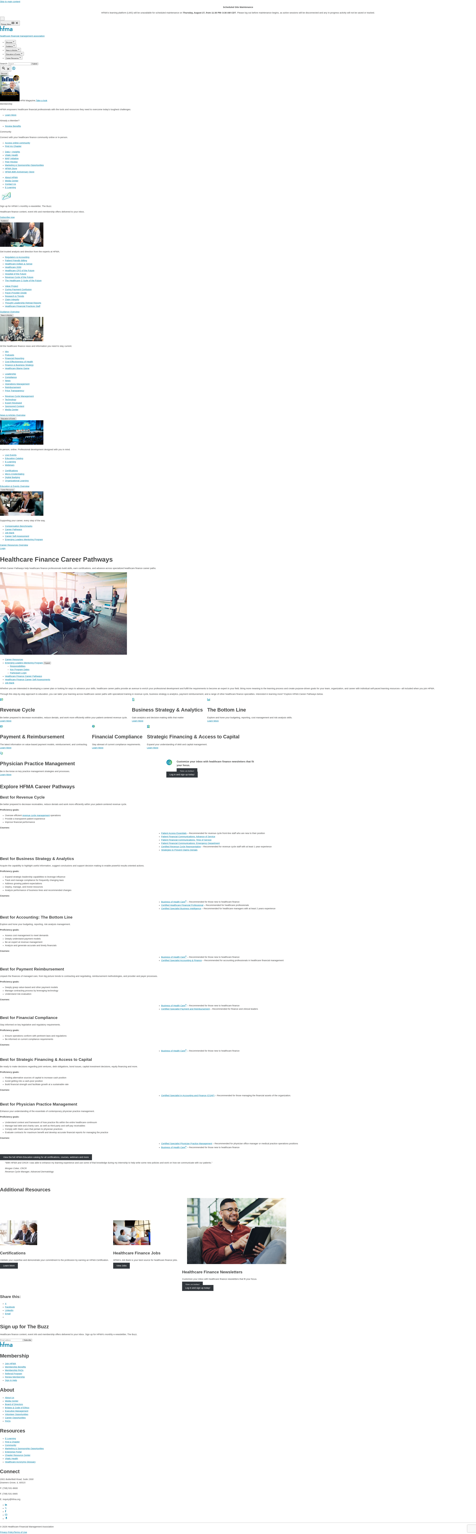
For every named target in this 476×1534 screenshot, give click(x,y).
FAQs (8, 1421)
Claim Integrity (12, 299)
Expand (47, 663)
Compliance (11, 377)
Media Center (11, 181)
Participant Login (18, 673)
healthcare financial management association (22, 36)
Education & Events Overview (14, 486)
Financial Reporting (14, 358)
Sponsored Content (14, 406)
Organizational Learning (17, 480)
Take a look (41, 100)
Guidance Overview (9, 312)
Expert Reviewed (13, 403)
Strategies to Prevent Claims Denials (179, 850)
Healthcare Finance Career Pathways (23, 676)
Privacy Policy (7, 1532)
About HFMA (11, 177)
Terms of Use (20, 1532)
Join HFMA (10, 1363)
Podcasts (9, 355)
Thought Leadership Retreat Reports (23, 303)
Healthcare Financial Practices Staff (22, 306)
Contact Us (10, 184)
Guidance (9, 46)
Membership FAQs (14, 1370)
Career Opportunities (15, 1417)
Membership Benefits (15, 1367)
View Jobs (121, 1265)
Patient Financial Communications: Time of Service (186, 840)
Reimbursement (13, 387)
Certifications (11, 470)
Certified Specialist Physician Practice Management (186, 1143)
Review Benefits (13, 126)
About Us (9, 1397)
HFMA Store (11, 168)
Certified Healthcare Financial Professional (182, 905)
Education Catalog (14, 458)
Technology (10, 399)
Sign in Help (11, 1380)
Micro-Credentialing (14, 474)
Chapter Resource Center (17, 1455)
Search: (4, 63)
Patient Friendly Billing (16, 260)
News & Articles (11, 50)
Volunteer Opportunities (16, 1414)
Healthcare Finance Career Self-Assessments (27, 679)
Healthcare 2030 (13, 267)
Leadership (10, 374)
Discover (9, 42)
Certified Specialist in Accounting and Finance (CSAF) (187, 1095)
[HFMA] (6, 30)
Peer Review (11, 162)
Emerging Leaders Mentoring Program (24, 539)
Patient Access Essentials (174, 833)
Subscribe (27, 1340)
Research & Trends (14, 296)
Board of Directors (14, 1404)
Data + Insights (12, 152)
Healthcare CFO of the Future (19, 270)
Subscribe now (7, 217)
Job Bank (9, 533)
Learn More (10, 115)
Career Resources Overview (14, 545)
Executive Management (16, 1411)
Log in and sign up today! (182, 774)
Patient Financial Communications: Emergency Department (190, 843)
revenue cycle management (36, 815)
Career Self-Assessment (17, 536)
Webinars (9, 465)
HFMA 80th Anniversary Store (19, 172)
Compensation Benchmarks (18, 526)
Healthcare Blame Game (17, 368)
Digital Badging (12, 477)
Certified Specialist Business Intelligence (181, 908)
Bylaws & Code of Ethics (17, 1407)
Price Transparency (14, 390)
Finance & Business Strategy (19, 365)
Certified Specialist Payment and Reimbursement (185, 1009)
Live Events (10, 455)
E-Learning (10, 187)
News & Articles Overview (12, 415)
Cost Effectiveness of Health (19, 361)
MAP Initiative (12, 158)
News (8, 380)
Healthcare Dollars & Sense (18, 264)
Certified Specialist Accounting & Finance (181, 960)
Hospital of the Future (15, 274)
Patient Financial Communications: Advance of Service (188, 836)
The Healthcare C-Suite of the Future (23, 280)
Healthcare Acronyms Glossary (20, 1462)
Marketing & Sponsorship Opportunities (24, 165)
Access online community (17, 143)
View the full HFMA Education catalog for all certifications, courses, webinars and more (46, 1157)
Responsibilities (17, 666)
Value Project (11, 286)
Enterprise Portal (13, 1452)
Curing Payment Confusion (18, 289)
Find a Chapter (12, 1442)
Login (2, 548)
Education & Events (13, 54)
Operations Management (17, 384)
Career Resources (12, 58)
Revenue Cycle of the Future (19, 277)
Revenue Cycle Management (19, 396)
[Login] (13, 70)
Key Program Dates (19, 669)
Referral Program (13, 1373)
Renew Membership (15, 1377)
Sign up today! (187, 771)
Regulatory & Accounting (17, 257)
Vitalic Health (11, 155)
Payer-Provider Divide (16, 293)
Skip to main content (10, 1)
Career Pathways (13, 529)
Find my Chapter (13, 146)
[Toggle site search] (5, 68)
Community (10, 1445)
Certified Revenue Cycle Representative (181, 846)
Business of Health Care (174, 902)
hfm (7, 351)
